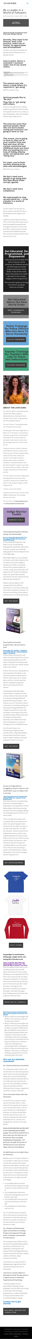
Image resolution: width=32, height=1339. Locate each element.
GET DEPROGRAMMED (14, 862)
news (25, 16)
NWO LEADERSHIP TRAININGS (16, 311)
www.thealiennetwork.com (15, 503)
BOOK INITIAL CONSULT (15, 1002)
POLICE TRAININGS (16, 339)
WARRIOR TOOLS (16, 520)
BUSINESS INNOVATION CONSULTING (15, 1311)
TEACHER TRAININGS (16, 365)
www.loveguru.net (21, 501)
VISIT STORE (16, 945)
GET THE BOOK (11, 601)
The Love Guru (9, 16)
